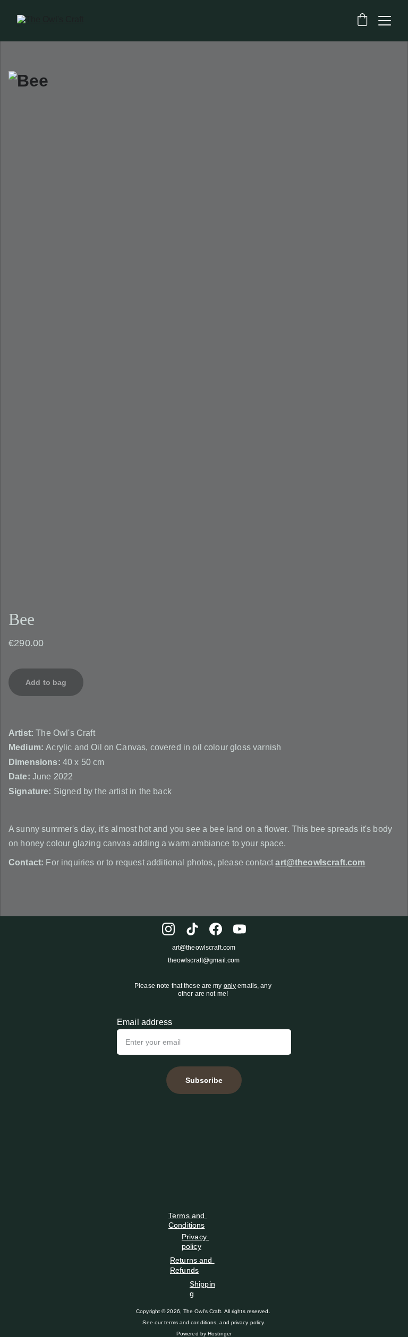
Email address (144, 1022)
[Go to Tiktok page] (192, 929)
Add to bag (46, 682)
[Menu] (384, 20)
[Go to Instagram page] (168, 929)
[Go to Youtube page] (239, 929)
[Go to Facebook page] (215, 929)
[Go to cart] (362, 21)
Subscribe (204, 1080)
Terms (180, 1215)
